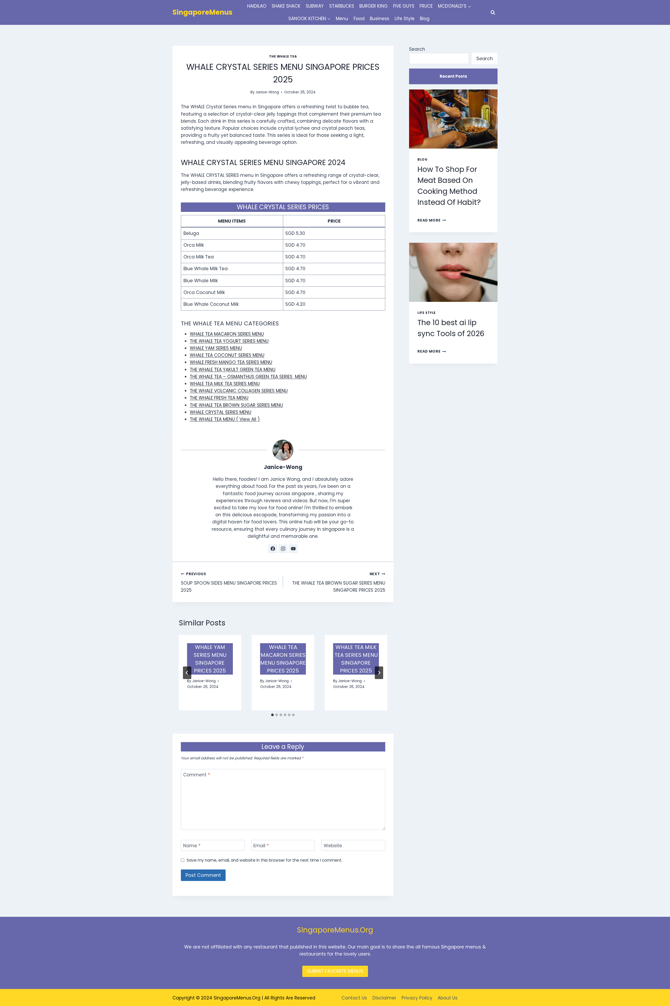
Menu (342, 18)
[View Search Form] (493, 12)
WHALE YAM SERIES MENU (216, 348)
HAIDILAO (256, 6)
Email (261, 846)
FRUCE (426, 6)
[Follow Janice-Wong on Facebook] (272, 548)
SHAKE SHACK (286, 6)
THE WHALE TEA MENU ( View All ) (225, 419)
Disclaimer (384, 998)
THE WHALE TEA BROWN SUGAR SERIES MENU (236, 405)
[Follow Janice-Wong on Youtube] (293, 548)
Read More (431, 220)
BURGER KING (373, 6)
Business (379, 18)
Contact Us (354, 998)
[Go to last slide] (187, 672)
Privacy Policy (416, 998)
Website (333, 846)
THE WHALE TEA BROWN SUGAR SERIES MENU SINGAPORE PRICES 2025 (338, 582)
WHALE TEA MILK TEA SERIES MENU (225, 384)
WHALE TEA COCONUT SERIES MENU (227, 355)
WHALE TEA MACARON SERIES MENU (227, 334)
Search (417, 49)
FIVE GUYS (403, 6)
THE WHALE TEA (283, 56)
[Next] (379, 672)
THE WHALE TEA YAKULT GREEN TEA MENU (232, 369)
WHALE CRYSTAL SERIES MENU (220, 412)
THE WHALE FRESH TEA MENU (219, 398)
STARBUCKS (341, 6)
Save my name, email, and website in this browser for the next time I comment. (264, 860)
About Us (447, 998)
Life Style (405, 18)
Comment (196, 775)
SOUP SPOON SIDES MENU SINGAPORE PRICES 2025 (229, 582)
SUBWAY (315, 6)
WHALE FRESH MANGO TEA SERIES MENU (231, 362)
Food (359, 18)
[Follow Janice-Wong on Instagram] (282, 548)
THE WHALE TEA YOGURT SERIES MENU (229, 341)
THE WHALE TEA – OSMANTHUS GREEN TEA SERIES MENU (248, 377)
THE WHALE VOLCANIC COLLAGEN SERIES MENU (239, 391)
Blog (424, 18)
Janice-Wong (267, 92)
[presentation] (453, 118)
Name (191, 846)
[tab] (272, 715)
